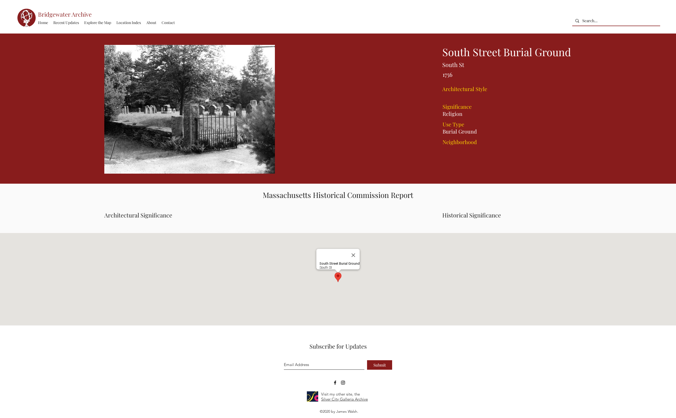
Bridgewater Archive (65, 14)
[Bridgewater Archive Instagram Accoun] (343, 382)
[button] (129, 23)
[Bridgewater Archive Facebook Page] (335, 382)
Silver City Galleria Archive (344, 399)
